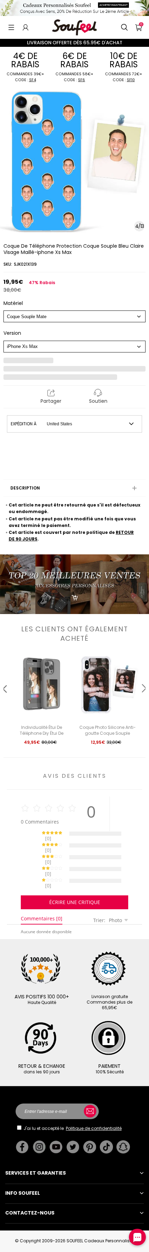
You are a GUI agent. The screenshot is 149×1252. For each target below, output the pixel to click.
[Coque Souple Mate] (74, 316)
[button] (11, 27)
